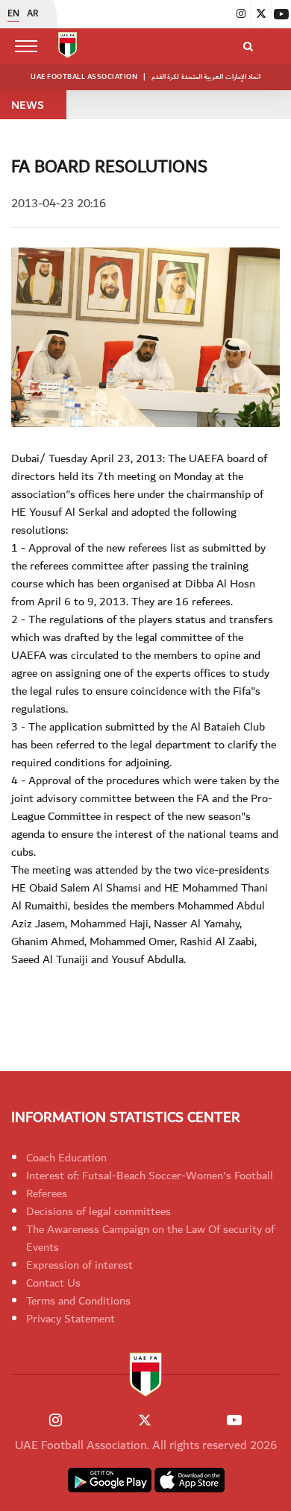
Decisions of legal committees (98, 1211)
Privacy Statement (70, 1318)
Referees (46, 1193)
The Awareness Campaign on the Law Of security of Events (150, 1238)
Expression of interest (79, 1265)
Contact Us (53, 1283)
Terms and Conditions (78, 1300)
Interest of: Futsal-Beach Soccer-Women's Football (149, 1175)
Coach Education (66, 1157)
